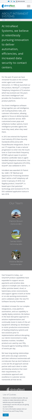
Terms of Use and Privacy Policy (13, 411)
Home (3, 20)
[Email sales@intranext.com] (8, 1)
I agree (6, 415)
